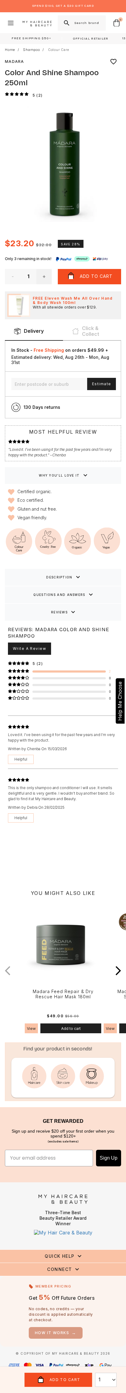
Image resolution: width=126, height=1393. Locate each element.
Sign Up (108, 1158)
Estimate (101, 384)
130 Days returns (42, 407)
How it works (55, 1332)
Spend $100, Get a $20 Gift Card (63, 6)
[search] (66, 23)
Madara (14, 61)
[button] (118, 970)
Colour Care (58, 50)
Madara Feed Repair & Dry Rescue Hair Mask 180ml (63, 994)
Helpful (20, 759)
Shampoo (31, 50)
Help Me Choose (120, 701)
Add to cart (71, 1028)
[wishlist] (113, 62)
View (31, 1028)
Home (10, 50)
